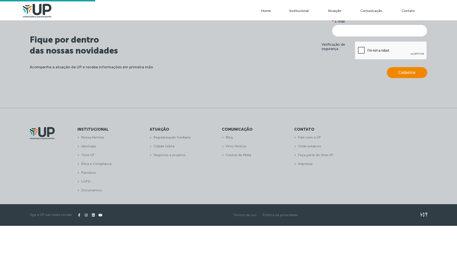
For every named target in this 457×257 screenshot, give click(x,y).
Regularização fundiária (172, 137)
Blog (229, 137)
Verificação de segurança (333, 46)
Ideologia (88, 146)
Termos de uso (245, 215)
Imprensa (305, 164)
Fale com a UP (309, 137)
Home (266, 11)
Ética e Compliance (96, 164)
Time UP (87, 155)
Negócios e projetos (170, 155)
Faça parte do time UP (315, 155)
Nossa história (92, 137)
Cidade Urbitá (164, 146)
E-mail (338, 21)
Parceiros (88, 173)
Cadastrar (407, 72)
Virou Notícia (236, 146)
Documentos (91, 190)
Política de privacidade (280, 215)
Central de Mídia (238, 155)
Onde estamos (309, 146)
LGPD (85, 181)
